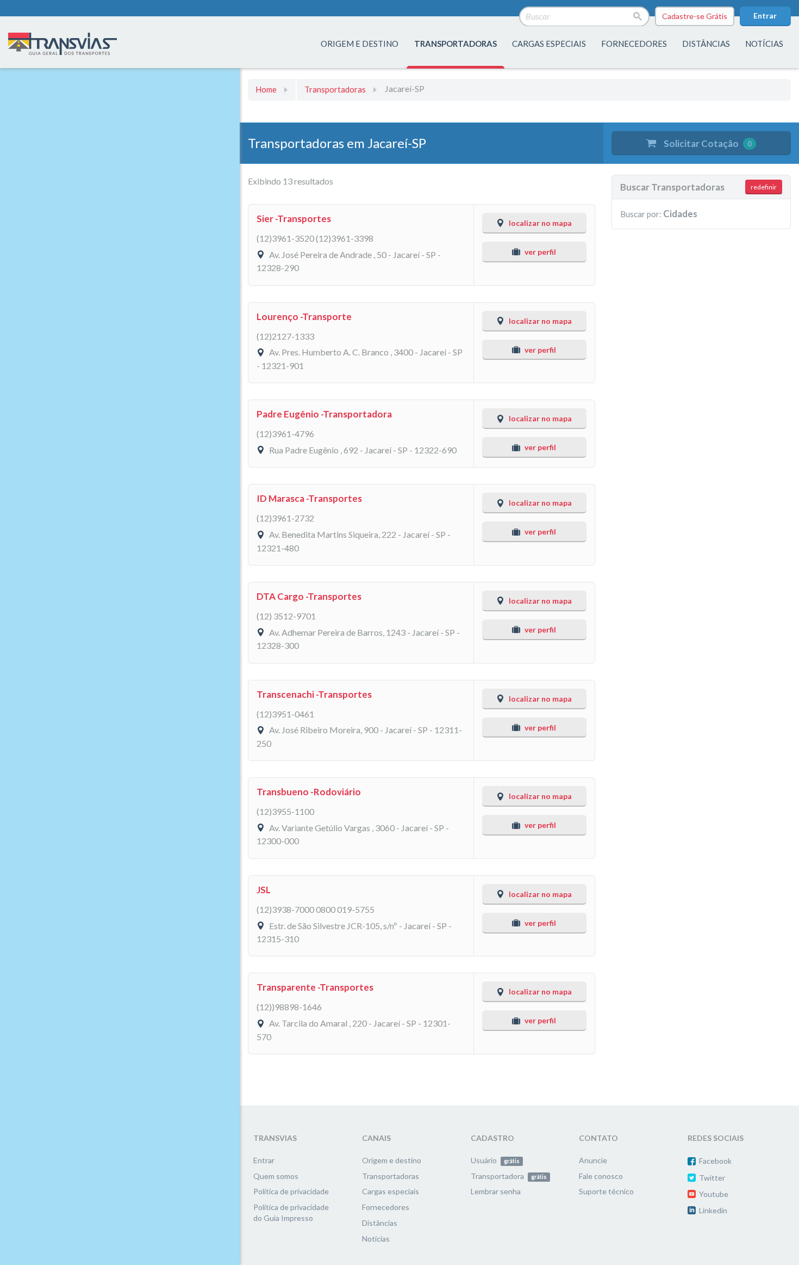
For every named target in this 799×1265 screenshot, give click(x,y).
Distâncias (379, 1222)
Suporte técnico (606, 1191)
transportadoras (455, 43)
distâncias (706, 43)
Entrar (765, 15)
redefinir (764, 187)
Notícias (764, 43)
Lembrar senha (496, 1191)
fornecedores (634, 43)
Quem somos (275, 1176)
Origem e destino (391, 1160)
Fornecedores (385, 1207)
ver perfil (540, 251)
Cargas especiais (549, 43)
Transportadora (509, 1176)
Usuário (495, 1160)
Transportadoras (335, 89)
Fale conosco (601, 1176)
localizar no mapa (540, 223)
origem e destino (359, 43)
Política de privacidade (291, 1191)
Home (266, 89)
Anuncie (593, 1160)
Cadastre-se (694, 16)
